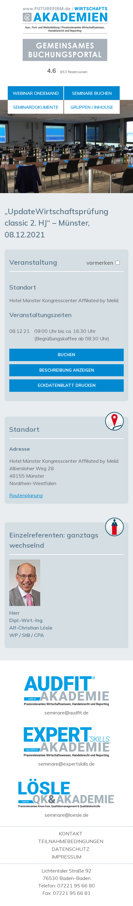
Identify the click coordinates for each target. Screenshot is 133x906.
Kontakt (71, 833)
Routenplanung (26, 495)
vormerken (101, 262)
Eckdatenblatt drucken (67, 385)
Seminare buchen (92, 93)
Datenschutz (70, 849)
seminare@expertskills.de (66, 764)
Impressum (66, 857)
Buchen (66, 354)
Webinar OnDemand (36, 93)
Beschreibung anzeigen (66, 370)
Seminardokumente (35, 107)
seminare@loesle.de (66, 815)
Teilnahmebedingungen (70, 841)
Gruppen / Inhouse (92, 107)
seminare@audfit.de (66, 712)
